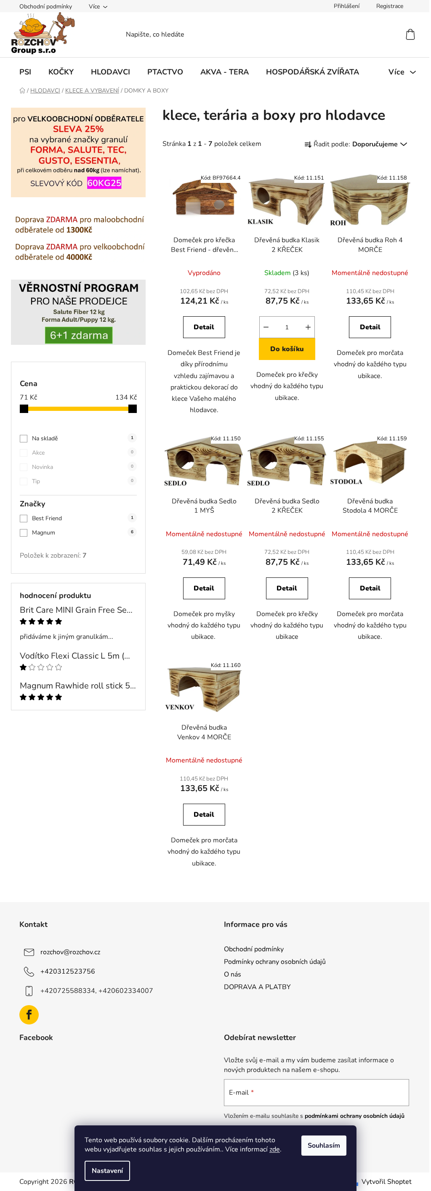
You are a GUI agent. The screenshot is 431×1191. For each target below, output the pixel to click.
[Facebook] (29, 1014)
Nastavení (107, 1170)
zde (274, 1149)
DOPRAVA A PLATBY (257, 987)
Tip (82, 481)
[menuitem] (25, 72)
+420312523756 (67, 971)
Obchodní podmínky (45, 7)
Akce (82, 453)
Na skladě (82, 438)
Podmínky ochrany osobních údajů (275, 961)
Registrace (389, 6)
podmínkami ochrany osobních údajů (354, 1116)
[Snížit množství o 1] (266, 327)
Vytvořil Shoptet (387, 1181)
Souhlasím (324, 1145)
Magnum (82, 533)
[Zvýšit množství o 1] (308, 327)
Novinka (82, 467)
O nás (232, 974)
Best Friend (82, 518)
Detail (204, 327)
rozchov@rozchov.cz (70, 952)
